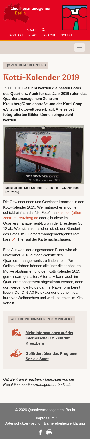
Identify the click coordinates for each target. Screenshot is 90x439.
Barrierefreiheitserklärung (64, 423)
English (65, 35)
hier (21, 239)
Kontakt (16, 35)
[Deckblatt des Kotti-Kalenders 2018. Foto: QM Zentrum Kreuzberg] (43, 154)
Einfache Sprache (41, 35)
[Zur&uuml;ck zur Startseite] (45, 14)
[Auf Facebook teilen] (41, 432)
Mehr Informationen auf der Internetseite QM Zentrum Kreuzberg (50, 338)
